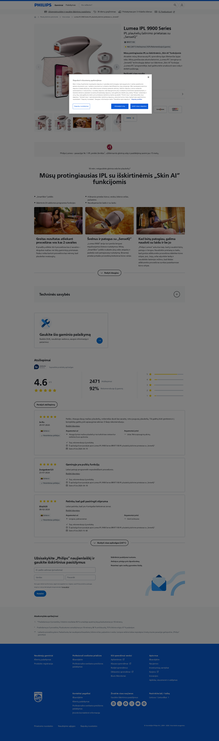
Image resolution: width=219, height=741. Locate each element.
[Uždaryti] (148, 77)
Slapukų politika (136, 99)
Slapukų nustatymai (81, 106)
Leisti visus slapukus (139, 106)
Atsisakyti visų (120, 106)
